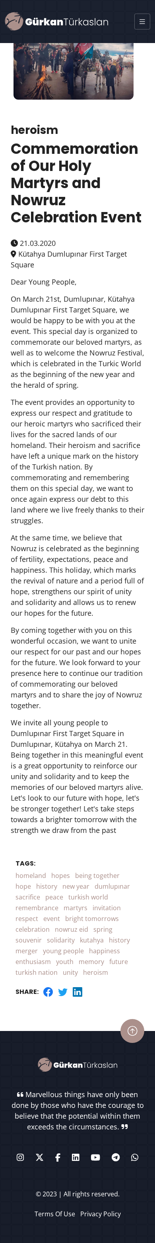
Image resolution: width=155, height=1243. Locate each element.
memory (91, 961)
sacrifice (27, 897)
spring (102, 929)
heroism (95, 972)
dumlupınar (112, 886)
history (46, 886)
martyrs (75, 907)
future (118, 961)
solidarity (61, 940)
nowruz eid (71, 929)
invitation (107, 907)
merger (26, 950)
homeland (30, 875)
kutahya (92, 940)
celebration (32, 929)
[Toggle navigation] (142, 21)
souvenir (28, 940)
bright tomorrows (92, 918)
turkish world (88, 897)
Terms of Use (55, 1214)
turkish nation (36, 972)
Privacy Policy (100, 1214)
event (51, 918)
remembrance (36, 907)
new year (75, 886)
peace (54, 897)
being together (97, 875)
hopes (60, 875)
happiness (104, 950)
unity (70, 972)
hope (23, 886)
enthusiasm (33, 961)
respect (26, 918)
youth (65, 961)
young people (63, 950)
